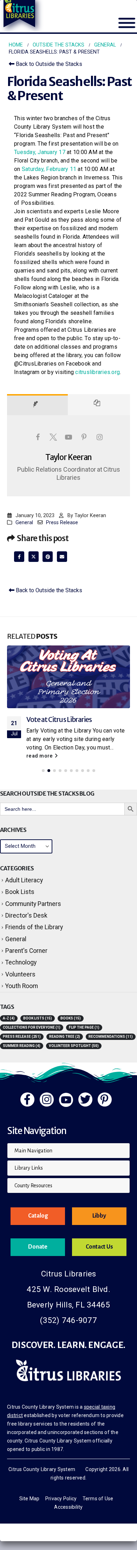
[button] (43, 770)
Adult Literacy (24, 880)
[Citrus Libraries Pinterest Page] (105, 1099)
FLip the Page (84, 1027)
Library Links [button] (28, 1168)
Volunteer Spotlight (74, 1046)
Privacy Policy (61, 1498)
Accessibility (68, 1507)
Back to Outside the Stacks (48, 64)
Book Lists (19, 891)
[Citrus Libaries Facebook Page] (27, 1099)
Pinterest (48, 556)
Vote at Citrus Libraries (59, 719)
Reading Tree (64, 1037)
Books (70, 1018)
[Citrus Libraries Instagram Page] (47, 1099)
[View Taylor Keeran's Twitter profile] (53, 437)
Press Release (62, 523)
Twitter (33, 556)
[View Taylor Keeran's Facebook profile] (38, 437)
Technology (21, 962)
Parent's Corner (26, 950)
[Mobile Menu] (126, 27)
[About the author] (37, 404)
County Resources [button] (33, 1185)
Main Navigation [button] (33, 1150)
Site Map (29, 1498)
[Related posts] (99, 404)
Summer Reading (21, 1046)
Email (62, 556)
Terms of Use (98, 1498)
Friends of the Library (34, 927)
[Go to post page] (68, 676)
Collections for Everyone (31, 1027)
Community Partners (33, 903)
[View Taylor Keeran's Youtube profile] (68, 437)
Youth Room (21, 986)
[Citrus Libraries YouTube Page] (66, 1100)
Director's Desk (26, 915)
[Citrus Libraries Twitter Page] (85, 1099)
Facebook (19, 556)
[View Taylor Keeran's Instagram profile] (99, 437)
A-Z (9, 1018)
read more (40, 756)
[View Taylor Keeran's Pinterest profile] (84, 437)
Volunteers (20, 974)
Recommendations (111, 1037)
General (24, 523)
